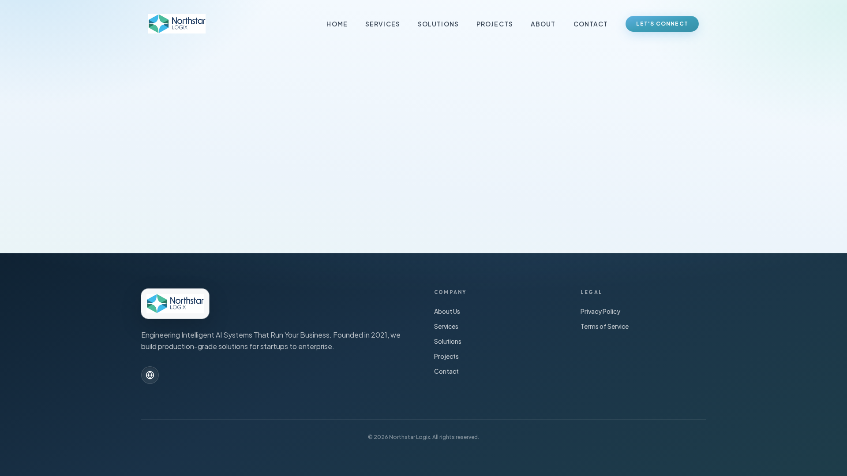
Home (336, 24)
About (543, 24)
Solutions (438, 24)
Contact (590, 24)
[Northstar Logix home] (177, 23)
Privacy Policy (600, 311)
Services (382, 24)
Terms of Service (605, 326)
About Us (447, 311)
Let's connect (662, 23)
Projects (494, 24)
